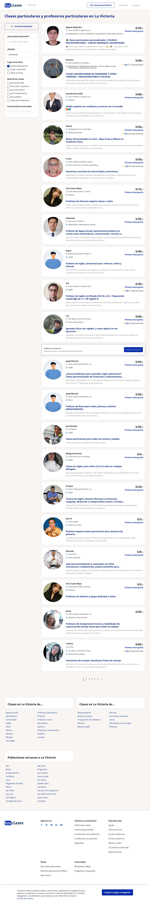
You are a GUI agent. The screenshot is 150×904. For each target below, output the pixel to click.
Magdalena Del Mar (14, 783)
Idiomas (81, 723)
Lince (8, 780)
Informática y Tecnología (120, 723)
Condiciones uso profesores (87, 834)
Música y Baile (84, 726)
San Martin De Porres (47, 794)
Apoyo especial (84, 712)
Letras (112, 719)
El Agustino (42, 769)
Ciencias (112, 712)
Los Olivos (42, 780)
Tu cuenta (136, 5)
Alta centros (46, 875)
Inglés (8, 723)
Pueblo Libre (43, 783)
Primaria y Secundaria (47, 712)
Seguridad (79, 843)
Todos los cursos (45, 719)
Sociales (41, 737)
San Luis (9, 794)
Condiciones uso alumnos (86, 838)
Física (8, 726)
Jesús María (43, 773)
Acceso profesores (117, 834)
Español (41, 733)
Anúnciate (123, 5)
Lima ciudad (43, 776)
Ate (7, 766)
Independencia (12, 773)
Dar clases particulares (101, 5)
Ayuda (111, 825)
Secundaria (42, 723)
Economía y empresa (118, 716)
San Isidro (10, 790)
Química (41, 726)
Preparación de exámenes (89, 719)
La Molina (10, 776)
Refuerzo (113, 726)
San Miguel (10, 797)
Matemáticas (11, 716)
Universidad (11, 719)
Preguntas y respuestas (85, 871)
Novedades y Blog (82, 866)
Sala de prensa (115, 852)
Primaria (41, 716)
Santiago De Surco (14, 801)
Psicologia (10, 740)
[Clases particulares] (13, 8)
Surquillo (41, 801)
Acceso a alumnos (116, 838)
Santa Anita (43, 797)
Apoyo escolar (12, 712)
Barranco (42, 766)
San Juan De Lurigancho (48, 790)
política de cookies (25, 898)
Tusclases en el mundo (119, 847)
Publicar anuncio (133, 350)
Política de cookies (83, 825)
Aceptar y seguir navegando (117, 892)
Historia (9, 733)
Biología (9, 737)
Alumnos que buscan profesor (54, 871)
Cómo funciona (115, 829)
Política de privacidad (84, 829)
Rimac (8, 787)
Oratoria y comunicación (48, 730)
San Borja (42, 787)
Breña (8, 769)
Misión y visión (115, 843)
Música (9, 730)
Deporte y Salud (85, 716)
